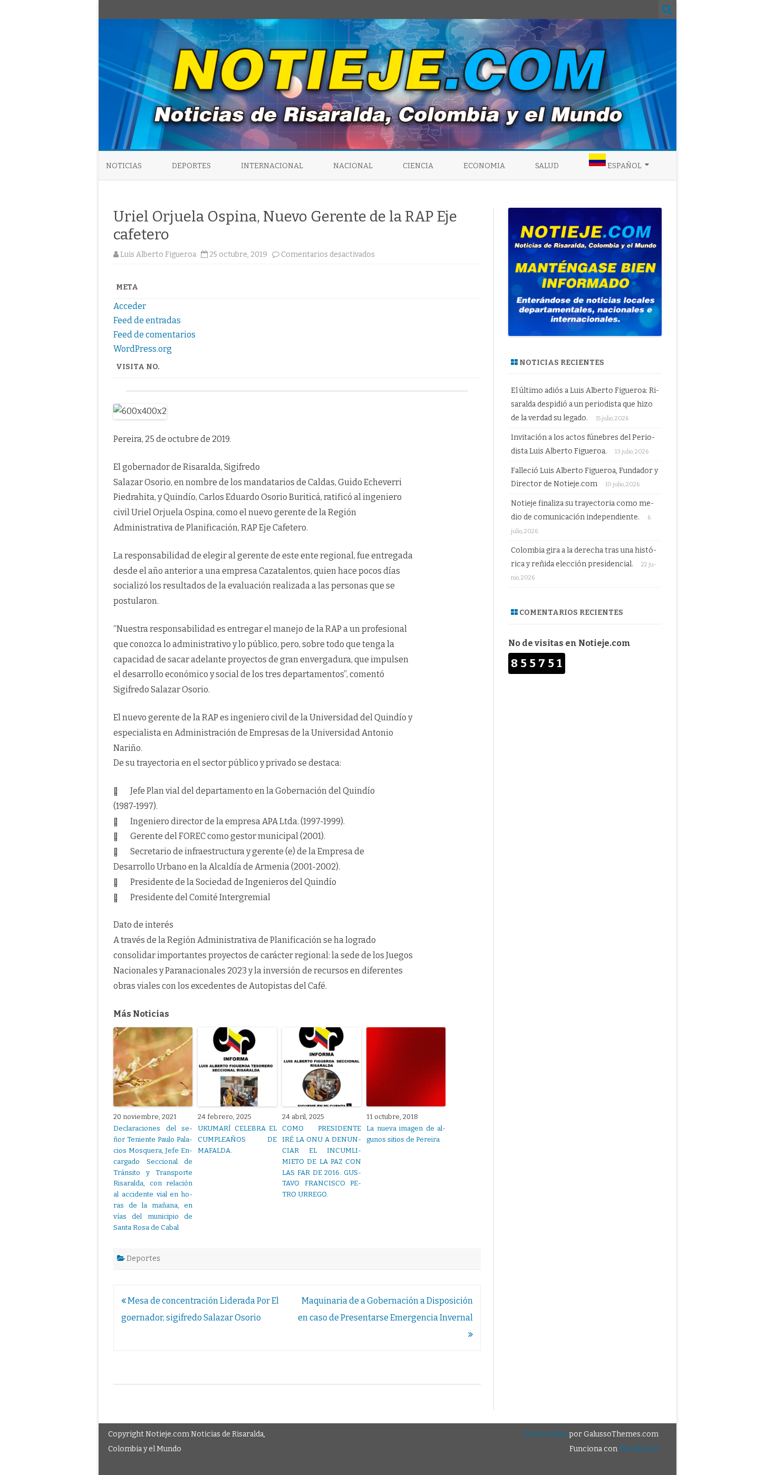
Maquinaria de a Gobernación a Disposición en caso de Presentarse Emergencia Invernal (385, 1309)
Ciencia (418, 165)
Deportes (191, 165)
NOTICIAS (124, 165)
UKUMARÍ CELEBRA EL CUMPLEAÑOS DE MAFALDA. (237, 1139)
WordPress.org (142, 349)
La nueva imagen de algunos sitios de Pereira (405, 1133)
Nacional (353, 165)
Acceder (129, 306)
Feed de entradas (147, 320)
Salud (547, 165)
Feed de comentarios (154, 335)
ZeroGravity (545, 1434)
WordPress (637, 1448)
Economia (484, 165)
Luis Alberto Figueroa (158, 254)
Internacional (272, 165)
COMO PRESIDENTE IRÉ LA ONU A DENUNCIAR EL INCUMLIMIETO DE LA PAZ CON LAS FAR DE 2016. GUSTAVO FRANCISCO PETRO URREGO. (321, 1161)
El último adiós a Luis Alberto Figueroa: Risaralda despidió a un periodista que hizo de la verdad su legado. (585, 404)
